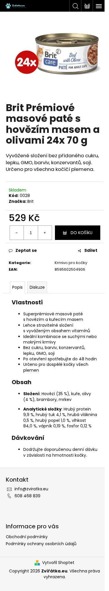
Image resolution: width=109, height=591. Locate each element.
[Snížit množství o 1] (17, 233)
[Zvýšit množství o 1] (45, 233)
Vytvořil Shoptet (58, 562)
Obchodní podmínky (27, 537)
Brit (30, 201)
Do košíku (81, 233)
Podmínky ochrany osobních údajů (41, 544)
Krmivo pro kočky (71, 262)
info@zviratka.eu (31, 489)
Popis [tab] (17, 287)
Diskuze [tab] (37, 287)
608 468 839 (27, 496)
